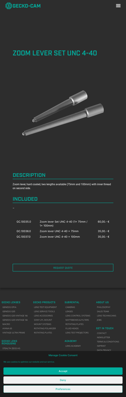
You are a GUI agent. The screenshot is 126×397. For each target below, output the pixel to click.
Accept (63, 371)
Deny (63, 380)
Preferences (63, 389)
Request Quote (63, 267)
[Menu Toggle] (118, 5)
